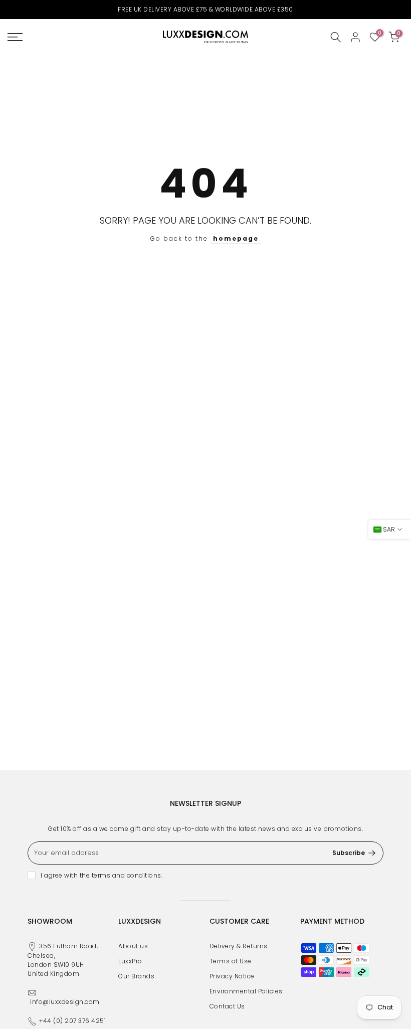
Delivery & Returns (239, 946)
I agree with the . (101, 875)
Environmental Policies (246, 991)
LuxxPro (130, 961)
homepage (236, 238)
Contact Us (227, 1006)
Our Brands (136, 976)
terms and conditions (126, 875)
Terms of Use (231, 961)
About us (133, 946)
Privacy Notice (232, 976)
